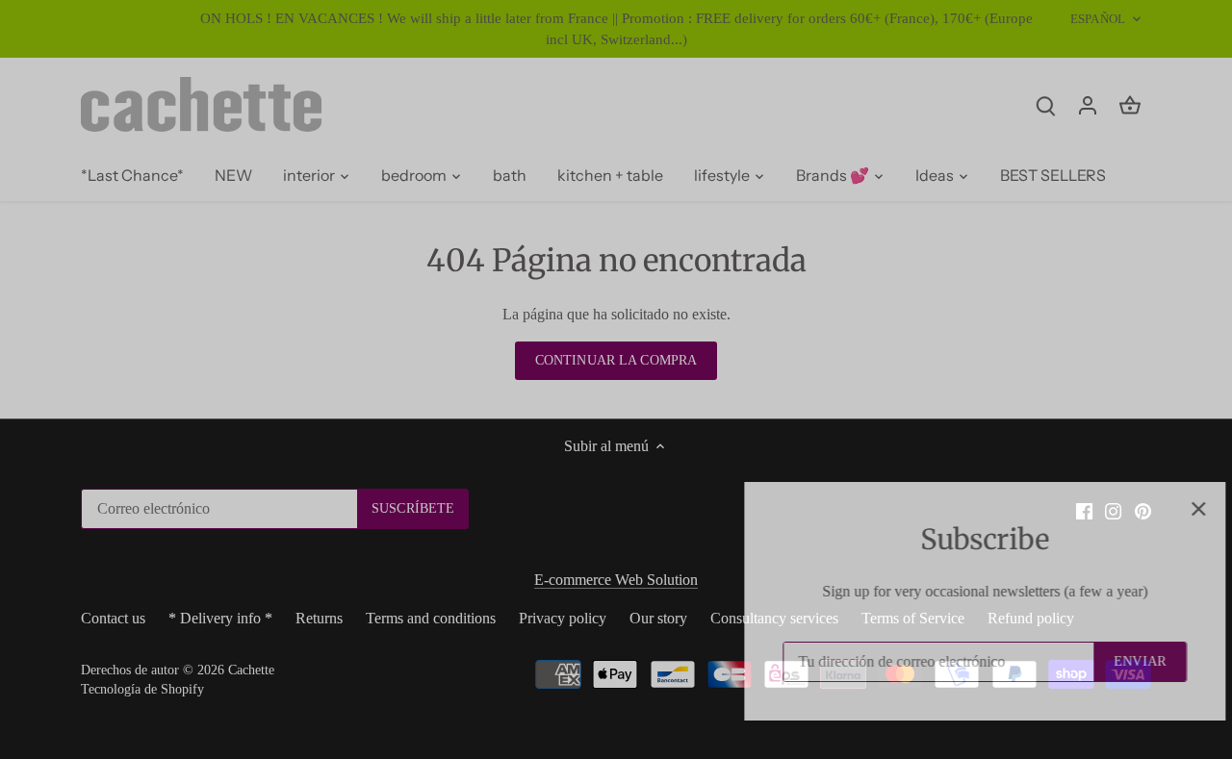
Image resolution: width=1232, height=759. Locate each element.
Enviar (1108, 661)
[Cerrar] (1166, 509)
